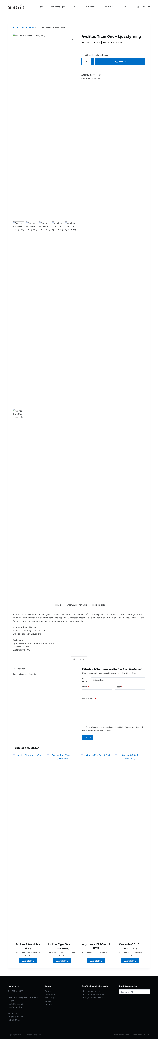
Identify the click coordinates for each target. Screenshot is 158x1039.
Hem (41, 7)
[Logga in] (144, 7)
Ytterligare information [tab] (77, 605)
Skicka (88, 737)
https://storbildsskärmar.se (94, 994)
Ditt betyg (85, 680)
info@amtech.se (15, 1007)
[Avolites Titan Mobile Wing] (28, 846)
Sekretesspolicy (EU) (141, 1034)
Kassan (48, 1004)
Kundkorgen (50, 997)
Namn (85, 687)
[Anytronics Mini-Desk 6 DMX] (96, 846)
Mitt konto (108, 7)
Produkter (49, 991)
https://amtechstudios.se (93, 997)
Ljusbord (96, 78)
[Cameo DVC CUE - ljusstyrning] (130, 846)
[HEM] (14, 27)
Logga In (49, 1001)
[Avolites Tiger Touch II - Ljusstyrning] (62, 846)
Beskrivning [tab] (58, 605)
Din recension (89, 699)
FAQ (76, 7)
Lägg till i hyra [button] (28, 961)
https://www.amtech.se (93, 991)
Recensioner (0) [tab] (98, 605)
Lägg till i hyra (120, 61)
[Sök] (138, 7)
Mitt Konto (50, 994)
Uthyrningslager (57, 7)
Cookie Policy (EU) (121, 1034)
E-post (118, 687)
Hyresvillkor (90, 7)
